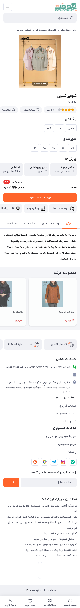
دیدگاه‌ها (12, 223)
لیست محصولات (66, 413)
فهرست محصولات (46, 30)
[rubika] (44, 462)
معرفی (69, 223)
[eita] (35, 462)
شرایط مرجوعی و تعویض (60, 436)
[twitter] (73, 462)
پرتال (27, 590)
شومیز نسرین (24, 30)
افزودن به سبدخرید (40, 198)
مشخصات (29, 223)
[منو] (7, 7)
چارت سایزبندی (50, 223)
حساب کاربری (68, 406)
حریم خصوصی (67, 444)
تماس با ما (69, 421)
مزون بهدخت (69, 30)
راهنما (72, 452)
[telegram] (54, 462)
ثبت (11, 483)
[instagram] (63, 462)
